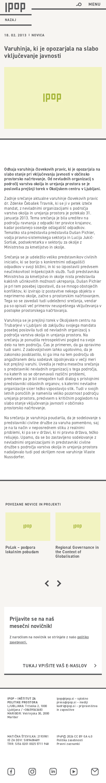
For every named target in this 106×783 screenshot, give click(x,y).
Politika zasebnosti (70, 740)
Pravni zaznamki (68, 744)
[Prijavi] (95, 666)
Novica (38, 35)
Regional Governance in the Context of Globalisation (77, 552)
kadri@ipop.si (66, 706)
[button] (79, 4)
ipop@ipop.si (65, 698)
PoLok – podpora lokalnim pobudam (22, 549)
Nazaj (10, 20)
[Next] (59, 583)
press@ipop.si (66, 702)
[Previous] (47, 583)
